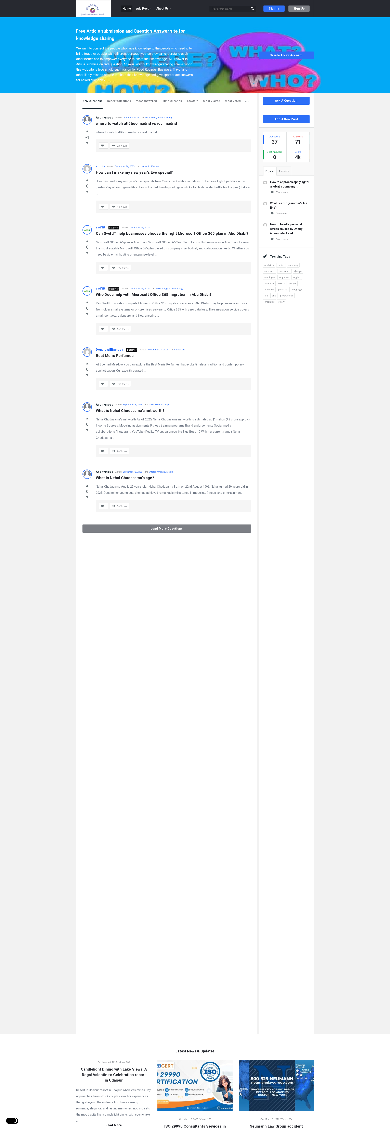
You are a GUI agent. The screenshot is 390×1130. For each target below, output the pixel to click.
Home (127, 8)
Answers (192, 101)
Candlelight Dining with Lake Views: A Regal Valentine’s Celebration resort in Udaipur (114, 1075)
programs (269, 301)
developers (284, 271)
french (281, 283)
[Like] (87, 131)
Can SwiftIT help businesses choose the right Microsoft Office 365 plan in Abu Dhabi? (172, 233)
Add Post (142, 8)
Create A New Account (286, 55)
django (298, 271)
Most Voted (233, 101)
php (274, 295)
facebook (269, 283)
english (296, 277)
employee (269, 277)
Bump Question (171, 101)
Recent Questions (119, 101)
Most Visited (211, 101)
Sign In (274, 8)
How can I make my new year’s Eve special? (134, 172)
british (281, 265)
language (297, 289)
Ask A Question (286, 100)
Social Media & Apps (159, 404)
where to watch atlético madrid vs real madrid (136, 123)
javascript (283, 289)
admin (100, 166)
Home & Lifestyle (150, 166)
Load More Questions (167, 528)
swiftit (100, 227)
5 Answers (282, 213)
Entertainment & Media (160, 471)
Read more (114, 1125)
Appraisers (179, 349)
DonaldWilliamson (109, 349)
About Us (162, 8)
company (293, 265)
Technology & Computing (158, 117)
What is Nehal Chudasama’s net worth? (130, 410)
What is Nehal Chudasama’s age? (125, 477)
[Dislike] (87, 142)
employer (284, 277)
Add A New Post (286, 119)
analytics (269, 265)
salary (281, 301)
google (292, 283)
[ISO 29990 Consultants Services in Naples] (195, 1085)
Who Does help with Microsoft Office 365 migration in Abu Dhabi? (153, 294)
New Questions (92, 101)
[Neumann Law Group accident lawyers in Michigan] (276, 1085)
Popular (269, 171)
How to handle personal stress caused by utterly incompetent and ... (286, 229)
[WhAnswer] (96, 8)
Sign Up (299, 8)
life (266, 295)
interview (269, 289)
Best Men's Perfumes (114, 355)
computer (269, 271)
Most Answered (146, 101)
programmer (286, 295)
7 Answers (282, 192)
